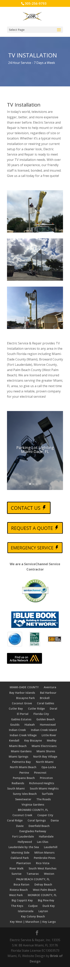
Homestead (48, 724)
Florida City (41, 714)
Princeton (46, 778)
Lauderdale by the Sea (24, 847)
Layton (43, 911)
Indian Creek (17, 730)
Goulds (14, 724)
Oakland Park (19, 858)
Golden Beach (45, 719)
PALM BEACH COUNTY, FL (33, 879)
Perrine (24, 772)
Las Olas (42, 842)
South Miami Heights (44, 788)
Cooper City (45, 815)
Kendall (14, 740)
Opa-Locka (48, 767)
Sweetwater (23, 799)
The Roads (43, 799)
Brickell (45, 698)
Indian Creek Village (23, 735)
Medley (52, 740)
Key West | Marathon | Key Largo (33, 922)
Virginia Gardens (33, 804)
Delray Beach (43, 884)
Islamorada (25, 911)
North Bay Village (45, 756)
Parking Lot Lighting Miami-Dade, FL (35, 449)
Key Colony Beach (33, 916)
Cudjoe (33, 906)
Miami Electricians (44, 746)
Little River (49, 735)
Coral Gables (45, 703)
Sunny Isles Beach (25, 794)
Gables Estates (21, 719)
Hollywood (25, 842)
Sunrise (16, 874)
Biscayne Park (25, 698)
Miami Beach (18, 746)
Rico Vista (42, 863)
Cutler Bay (16, 708)
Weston (49, 874)
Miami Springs (18, 756)
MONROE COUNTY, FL (42, 895)
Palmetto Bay (21, 762)
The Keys (17, 906)
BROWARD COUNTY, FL (33, 810)
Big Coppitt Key (22, 900)
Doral (53, 708)
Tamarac (32, 874)
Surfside (47, 794)
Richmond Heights (41, 783)
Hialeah (29, 724)
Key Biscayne (33, 740)
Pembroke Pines (44, 858)
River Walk (17, 868)
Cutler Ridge (36, 708)
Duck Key (49, 906)
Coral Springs (37, 820)
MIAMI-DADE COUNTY (24, 687)
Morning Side (20, 852)
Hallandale (46, 836)
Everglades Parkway (32, 831)
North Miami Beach (23, 767)
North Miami (44, 762)
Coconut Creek (22, 815)
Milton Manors (44, 852)
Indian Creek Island (44, 730)
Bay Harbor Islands (22, 692)
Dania (55, 820)
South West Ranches (42, 868)
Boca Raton (21, 884)
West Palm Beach (44, 890)
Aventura (50, 687)
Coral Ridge (15, 820)
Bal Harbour (48, 692)
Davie (20, 826)
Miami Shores (46, 751)
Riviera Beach (19, 890)
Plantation (23, 863)
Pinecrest (40, 772)
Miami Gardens (21, 751)
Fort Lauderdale (23, 836)
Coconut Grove (22, 703)
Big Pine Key (46, 900)
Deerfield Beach (39, 826)
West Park (16, 895)
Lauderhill (50, 847)
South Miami (16, 788)
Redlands (18, 783)
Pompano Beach (24, 778)
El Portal (22, 714)
